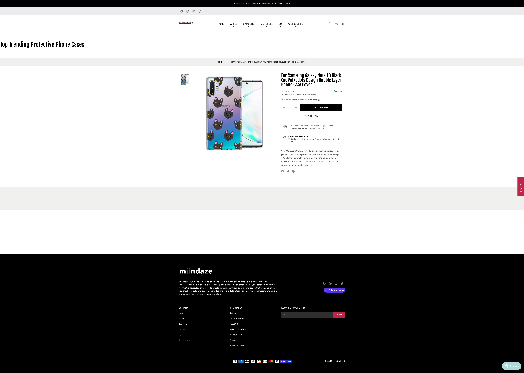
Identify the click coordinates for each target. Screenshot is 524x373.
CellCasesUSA (333, 361)
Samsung (248, 24)
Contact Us (234, 340)
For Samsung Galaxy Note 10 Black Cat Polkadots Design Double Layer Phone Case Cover (267, 62)
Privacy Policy (236, 335)
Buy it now (311, 116)
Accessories (295, 24)
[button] (330, 24)
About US (234, 324)
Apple (233, 24)
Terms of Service (237, 318)
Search (233, 313)
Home (221, 24)
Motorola (266, 24)
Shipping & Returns (238, 329)
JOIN (339, 314)
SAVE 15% (520, 186)
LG (280, 24)
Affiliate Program (237, 346)
